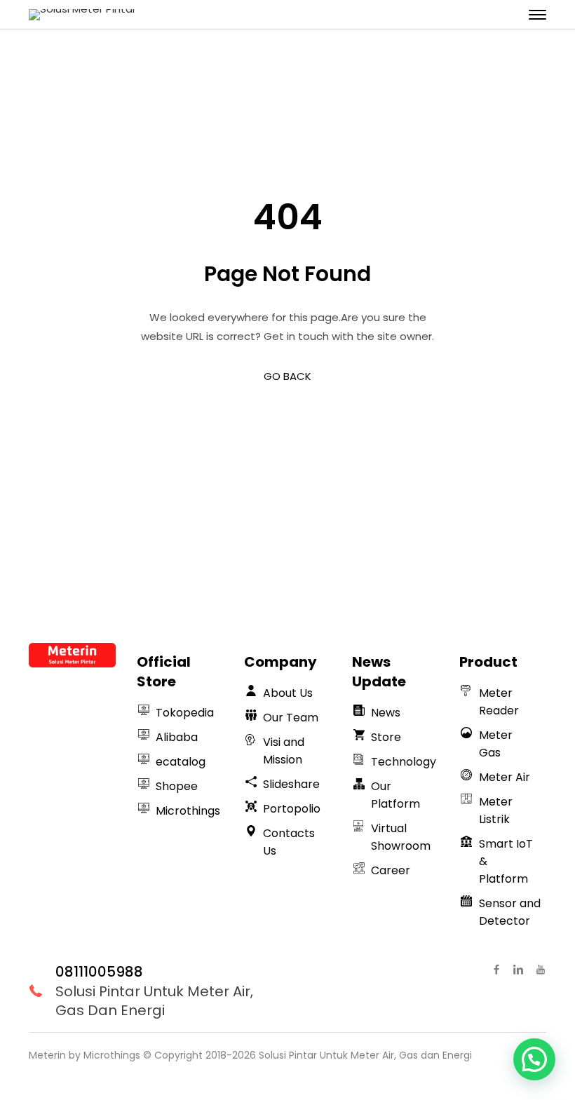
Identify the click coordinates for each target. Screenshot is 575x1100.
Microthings (111, 1055)
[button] (534, 1059)
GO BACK (287, 376)
